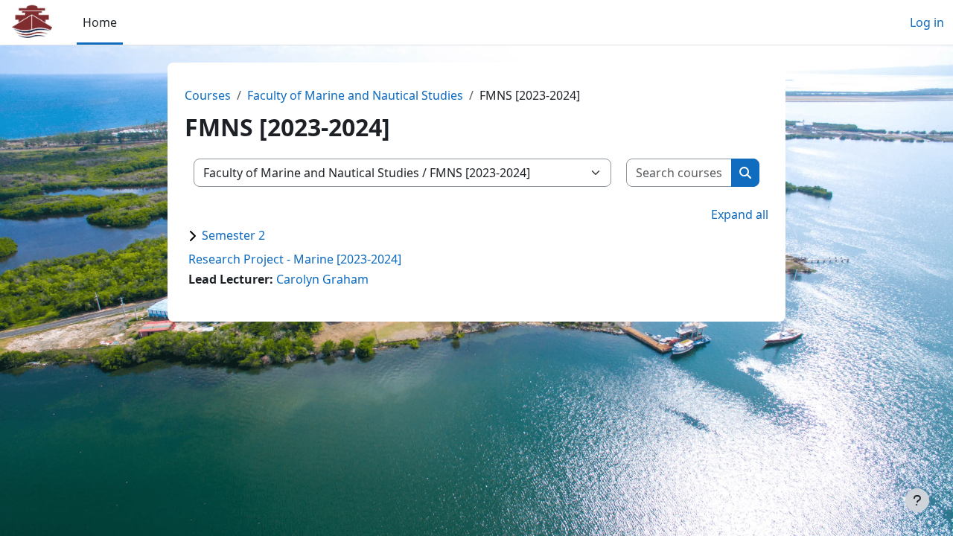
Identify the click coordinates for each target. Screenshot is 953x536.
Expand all (739, 214)
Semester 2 (233, 235)
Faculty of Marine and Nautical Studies (355, 95)
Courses (208, 95)
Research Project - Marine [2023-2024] (294, 259)
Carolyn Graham (322, 279)
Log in (927, 22)
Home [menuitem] (100, 22)
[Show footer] (917, 500)
